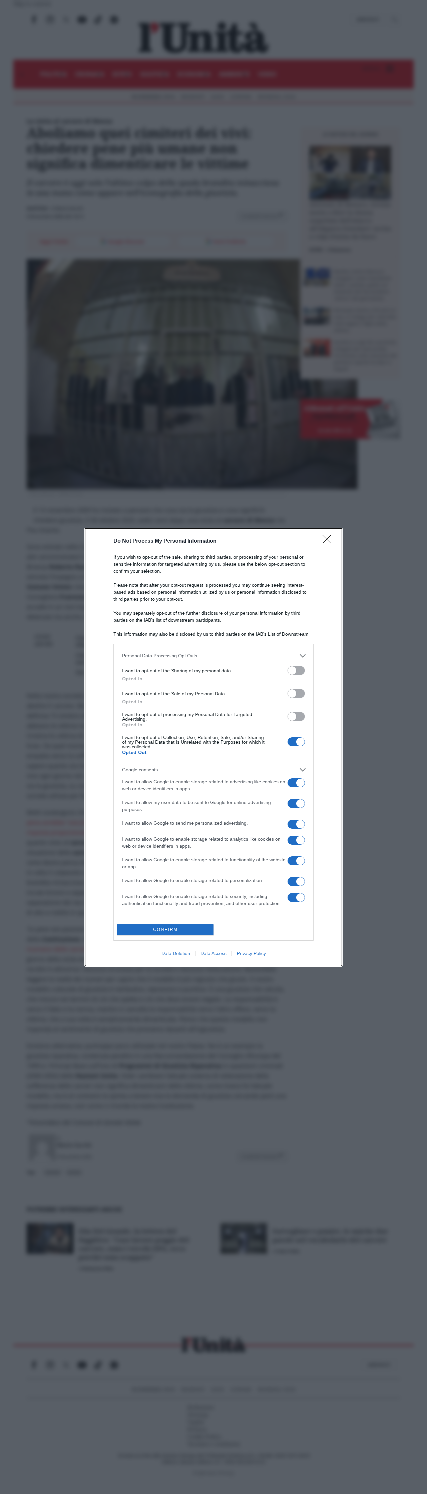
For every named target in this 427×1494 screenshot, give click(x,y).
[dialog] (213, 747)
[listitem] (213, 655)
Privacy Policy (251, 953)
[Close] (329, 541)
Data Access (213, 953)
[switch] (296, 670)
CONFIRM (165, 929)
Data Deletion (175, 953)
